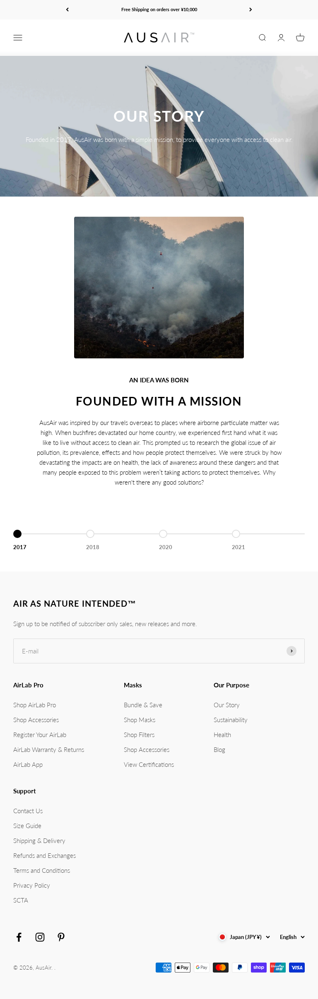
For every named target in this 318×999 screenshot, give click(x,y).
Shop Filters (139, 734)
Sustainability (231, 719)
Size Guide (27, 825)
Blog (219, 749)
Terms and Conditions (41, 870)
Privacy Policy (31, 885)
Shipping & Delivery (39, 840)
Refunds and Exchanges (44, 855)
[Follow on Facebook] (18, 937)
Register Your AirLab (39, 734)
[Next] (250, 10)
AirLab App (28, 764)
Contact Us (28, 810)
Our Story (227, 704)
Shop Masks (139, 719)
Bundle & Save (143, 704)
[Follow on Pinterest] (61, 937)
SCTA (20, 900)
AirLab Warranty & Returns (48, 749)
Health (222, 734)
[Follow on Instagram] (40, 937)
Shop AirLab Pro (34, 704)
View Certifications (149, 764)
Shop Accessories (36, 719)
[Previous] (67, 10)
